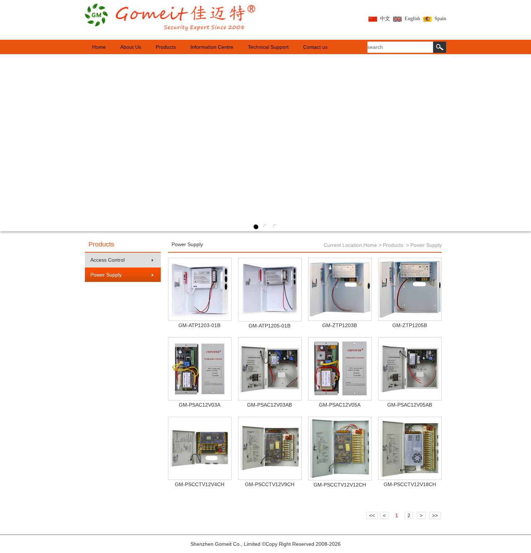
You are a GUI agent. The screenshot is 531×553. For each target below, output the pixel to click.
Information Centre (211, 47)
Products (166, 47)
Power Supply (106, 275)
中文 (385, 18)
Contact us (315, 47)
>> (435, 515)
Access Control (107, 260)
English (412, 18)
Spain (440, 18)
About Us (130, 47)
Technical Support (268, 47)
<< (372, 515)
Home (99, 47)
